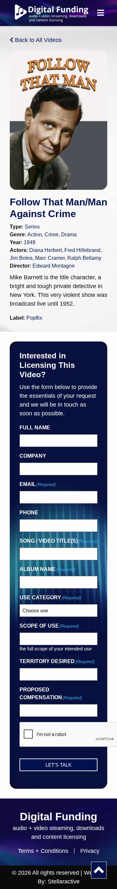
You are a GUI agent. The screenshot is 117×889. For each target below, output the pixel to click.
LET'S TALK (59, 765)
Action (34, 234)
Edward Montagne (53, 266)
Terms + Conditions (43, 851)
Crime (51, 234)
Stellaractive (64, 881)
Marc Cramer (50, 258)
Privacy (89, 851)
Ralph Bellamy (84, 258)
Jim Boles (21, 258)
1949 (29, 242)
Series (32, 226)
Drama (69, 234)
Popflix (34, 318)
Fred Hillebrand (82, 250)
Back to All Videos (37, 40)
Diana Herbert (45, 250)
